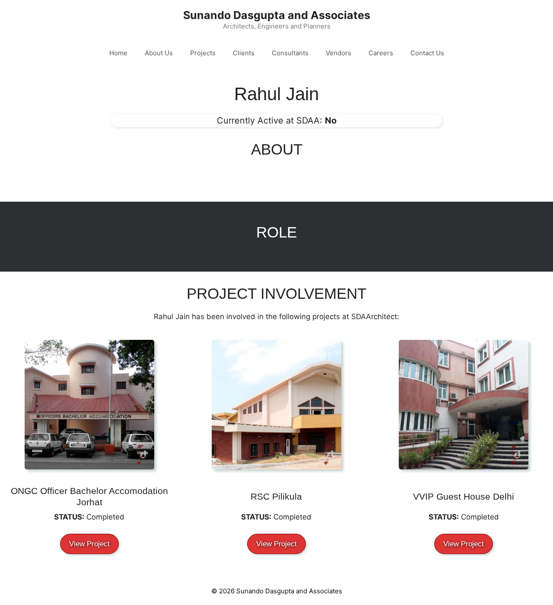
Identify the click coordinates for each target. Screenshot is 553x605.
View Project (89, 544)
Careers (381, 53)
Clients (243, 53)
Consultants (290, 53)
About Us (159, 53)
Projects (203, 53)
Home (118, 53)
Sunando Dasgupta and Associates (276, 15)
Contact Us (427, 53)
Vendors (338, 53)
